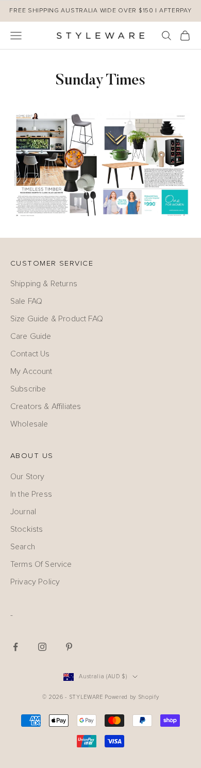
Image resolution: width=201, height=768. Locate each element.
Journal (23, 512)
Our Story (27, 476)
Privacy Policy (35, 582)
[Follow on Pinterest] (69, 647)
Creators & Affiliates (45, 406)
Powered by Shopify (132, 697)
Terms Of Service (41, 564)
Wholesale (29, 424)
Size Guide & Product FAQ (56, 319)
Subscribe (28, 389)
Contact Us (30, 354)
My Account (31, 371)
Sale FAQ (26, 301)
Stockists (26, 529)
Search (22, 547)
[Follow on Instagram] (42, 647)
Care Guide (31, 336)
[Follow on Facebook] (15, 647)
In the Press (31, 494)
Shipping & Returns (43, 284)
